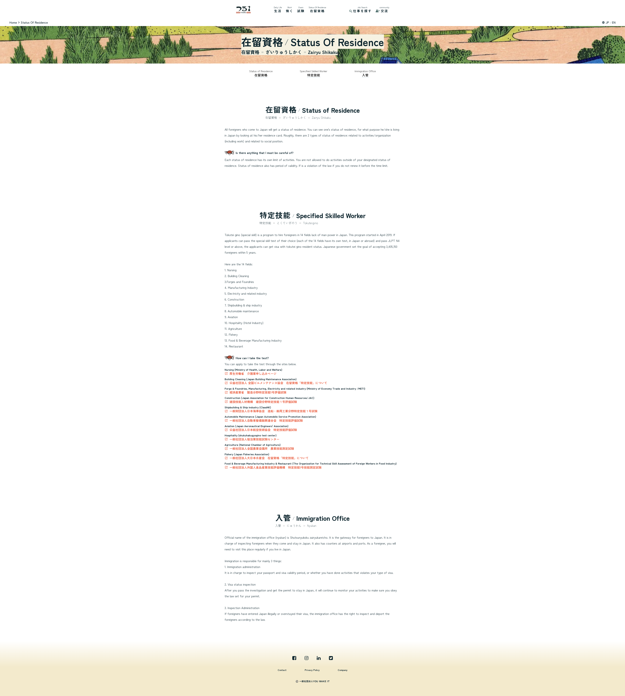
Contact (282, 670)
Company (342, 670)
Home (13, 22)
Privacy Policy (312, 670)
